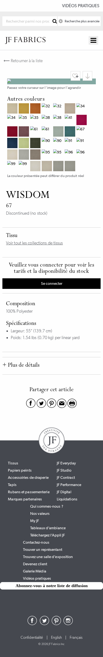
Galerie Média (34, 571)
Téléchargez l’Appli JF (47, 535)
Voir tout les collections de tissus (34, 243)
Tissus (13, 463)
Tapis (12, 484)
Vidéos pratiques (80, 6)
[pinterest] (56, 624)
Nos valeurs (40, 513)
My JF (34, 520)
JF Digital (64, 492)
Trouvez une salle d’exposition (48, 556)
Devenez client (35, 564)
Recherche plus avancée (81, 21)
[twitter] (44, 624)
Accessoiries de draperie (28, 477)
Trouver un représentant (42, 549)
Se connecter (51, 283)
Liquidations (67, 499)
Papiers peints (19, 470)
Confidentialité (32, 637)
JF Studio (64, 470)
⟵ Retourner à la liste (23, 60)
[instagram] (68, 624)
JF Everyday (66, 463)
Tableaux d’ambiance (48, 528)
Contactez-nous (36, 542)
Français (76, 637)
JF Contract (66, 477)
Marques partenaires (25, 499)
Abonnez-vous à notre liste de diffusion (52, 585)
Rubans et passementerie (28, 492)
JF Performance (69, 484)
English (56, 637)
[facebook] (32, 624)
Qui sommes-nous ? (46, 506)
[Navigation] (93, 40)
